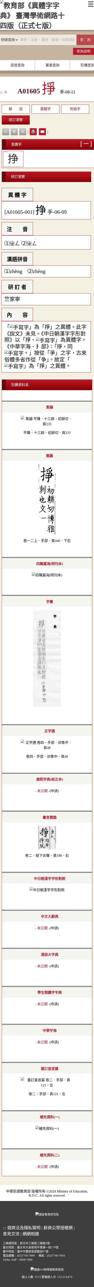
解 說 (16, 109)
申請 (54, 791)
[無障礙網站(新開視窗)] (47, 1268)
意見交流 (11, 1234)
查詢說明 (84, 51)
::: (1, 92)
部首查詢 (17, 65)
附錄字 (75, 109)
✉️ (42, 131)
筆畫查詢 (52, 65)
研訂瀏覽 (16, 120)
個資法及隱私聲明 (23, 1228)
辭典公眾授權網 (58, 1228)
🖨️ (33, 131)
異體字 (45, 109)
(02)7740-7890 (26, 1255)
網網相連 (31, 1234)
